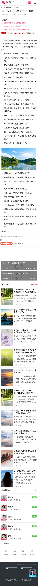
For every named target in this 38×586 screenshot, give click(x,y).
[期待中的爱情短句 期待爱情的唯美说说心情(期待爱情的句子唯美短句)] (7, 357)
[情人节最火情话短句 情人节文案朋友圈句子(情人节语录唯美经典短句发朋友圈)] (7, 296)
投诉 (29, 2)
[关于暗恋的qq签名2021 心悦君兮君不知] (7, 377)
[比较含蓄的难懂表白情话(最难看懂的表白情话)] (7, 458)
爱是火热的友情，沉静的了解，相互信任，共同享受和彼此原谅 (25, 392)
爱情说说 (16, 15)
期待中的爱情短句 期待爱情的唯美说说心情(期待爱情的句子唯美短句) (25, 351)
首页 (2, 7)
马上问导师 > (34, 285)
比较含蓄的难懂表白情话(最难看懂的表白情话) (25, 452)
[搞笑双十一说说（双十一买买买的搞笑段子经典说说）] (7, 337)
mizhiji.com (12, 564)
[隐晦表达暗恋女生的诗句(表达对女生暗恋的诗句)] (7, 438)
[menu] (35, 3)
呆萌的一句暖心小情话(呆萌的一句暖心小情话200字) (25, 412)
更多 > (35, 490)
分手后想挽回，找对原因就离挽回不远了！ (15, 26)
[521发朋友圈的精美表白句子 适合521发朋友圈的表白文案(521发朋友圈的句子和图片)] (7, 478)
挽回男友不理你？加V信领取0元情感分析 (15, 23)
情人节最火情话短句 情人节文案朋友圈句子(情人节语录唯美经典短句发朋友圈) (25, 291)
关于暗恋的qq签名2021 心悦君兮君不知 (25, 371)
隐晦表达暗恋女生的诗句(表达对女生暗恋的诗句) (25, 432)
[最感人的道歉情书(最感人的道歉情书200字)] (7, 317)
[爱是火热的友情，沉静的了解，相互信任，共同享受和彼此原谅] (7, 397)
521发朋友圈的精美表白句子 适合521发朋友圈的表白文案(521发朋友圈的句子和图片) (24, 472)
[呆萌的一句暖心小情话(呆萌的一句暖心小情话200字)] (7, 418)
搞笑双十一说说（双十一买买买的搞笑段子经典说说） (25, 331)
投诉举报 (34, 564)
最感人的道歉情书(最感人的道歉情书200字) (25, 311)
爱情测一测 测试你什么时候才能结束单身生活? (16, 29)
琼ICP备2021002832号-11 (26, 564)
